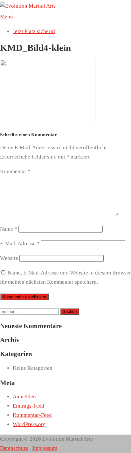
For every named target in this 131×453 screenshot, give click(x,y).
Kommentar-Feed (32, 415)
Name (8, 229)
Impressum (44, 448)
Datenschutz (14, 448)
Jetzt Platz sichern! (34, 31)
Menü (6, 17)
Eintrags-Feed (28, 406)
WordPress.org (29, 424)
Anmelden (24, 397)
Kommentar (15, 171)
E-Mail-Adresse (20, 243)
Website (9, 258)
